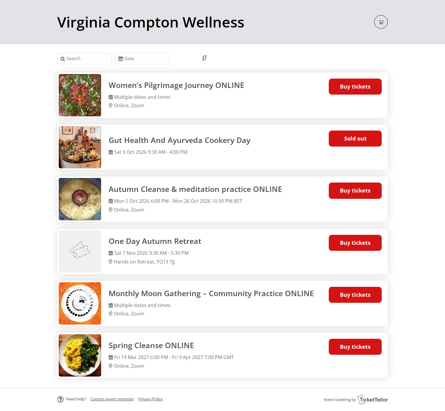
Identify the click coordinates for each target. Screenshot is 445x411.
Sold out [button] (355, 138)
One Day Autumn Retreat (155, 241)
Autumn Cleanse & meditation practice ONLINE (195, 189)
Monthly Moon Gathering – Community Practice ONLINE (211, 293)
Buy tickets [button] (355, 86)
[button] (112, 399)
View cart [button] (380, 21)
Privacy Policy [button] (150, 399)
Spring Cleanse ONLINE (151, 345)
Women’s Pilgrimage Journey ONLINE (176, 85)
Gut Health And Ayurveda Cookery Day (179, 140)
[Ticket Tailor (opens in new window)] (373, 399)
